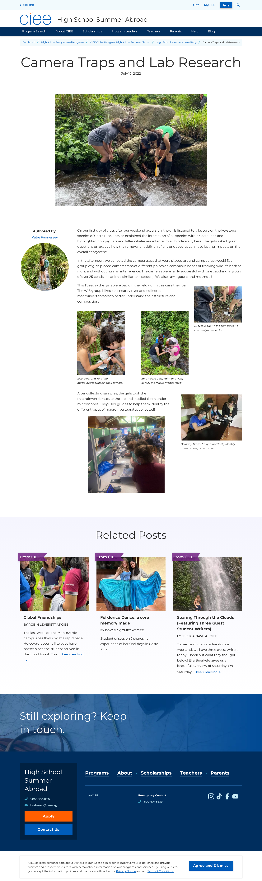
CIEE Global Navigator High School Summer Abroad (120, 42)
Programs (97, 773)
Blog (211, 31)
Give (196, 5)
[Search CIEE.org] (238, 5)
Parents (176, 31)
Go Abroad (29, 42)
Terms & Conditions (160, 871)
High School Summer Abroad (43, 780)
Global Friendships (42, 617)
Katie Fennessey (45, 237)
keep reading (207, 672)
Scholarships (92, 31)
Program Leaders (124, 31)
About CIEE (64, 31)
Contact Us (48, 829)
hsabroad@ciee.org (43, 805)
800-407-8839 (153, 801)
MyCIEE (209, 5)
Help (195, 31)
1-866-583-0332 (40, 799)
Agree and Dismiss (211, 866)
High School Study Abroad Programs (62, 42)
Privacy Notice (126, 871)
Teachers (154, 31)
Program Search (34, 31)
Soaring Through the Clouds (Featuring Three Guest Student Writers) (205, 623)
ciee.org (28, 5)
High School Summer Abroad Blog (177, 42)
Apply (226, 5)
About (124, 773)
